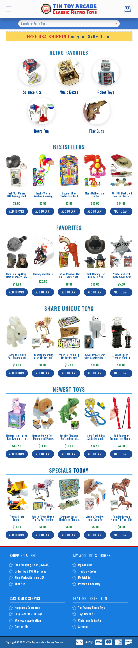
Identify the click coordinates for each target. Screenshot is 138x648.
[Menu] (9, 9)
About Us (20, 584)
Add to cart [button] (16, 211)
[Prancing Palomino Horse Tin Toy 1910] (43, 332)
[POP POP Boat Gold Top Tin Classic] (121, 170)
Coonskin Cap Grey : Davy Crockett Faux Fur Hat (16, 277)
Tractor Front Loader (16, 518)
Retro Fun (41, 131)
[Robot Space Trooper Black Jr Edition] (121, 332)
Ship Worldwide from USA (29, 577)
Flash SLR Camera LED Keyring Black (17, 194)
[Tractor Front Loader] (17, 494)
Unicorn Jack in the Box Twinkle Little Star (16, 439)
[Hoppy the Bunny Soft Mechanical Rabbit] (17, 332)
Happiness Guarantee (27, 608)
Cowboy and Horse (43, 274)
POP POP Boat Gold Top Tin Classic (121, 194)
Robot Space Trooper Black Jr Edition (121, 358)
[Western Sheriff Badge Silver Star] (121, 251)
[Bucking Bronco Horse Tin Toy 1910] (121, 494)
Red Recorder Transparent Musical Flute (121, 439)
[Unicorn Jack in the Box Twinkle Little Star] (17, 413)
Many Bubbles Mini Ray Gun (95, 194)
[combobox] (65, 23)
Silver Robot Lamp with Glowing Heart (95, 356)
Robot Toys (105, 92)
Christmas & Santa (89, 620)
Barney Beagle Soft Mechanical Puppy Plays (42, 439)
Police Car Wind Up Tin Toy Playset (68, 356)
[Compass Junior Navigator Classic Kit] (69, 494)
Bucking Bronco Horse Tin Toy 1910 (121, 518)
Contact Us (21, 627)
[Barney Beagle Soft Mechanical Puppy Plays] (43, 413)
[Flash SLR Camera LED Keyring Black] (17, 170)
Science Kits (32, 92)
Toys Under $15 (87, 614)
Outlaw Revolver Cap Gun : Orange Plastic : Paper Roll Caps (69, 277)
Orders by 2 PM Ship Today (30, 571)
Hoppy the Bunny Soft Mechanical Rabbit (17, 358)
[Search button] (116, 23)
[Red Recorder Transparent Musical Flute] (121, 413)
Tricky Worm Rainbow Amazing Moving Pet (42, 196)
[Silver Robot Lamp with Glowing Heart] (95, 332)
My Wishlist (84, 577)
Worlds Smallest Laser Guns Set (95, 518)
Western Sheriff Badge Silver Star (121, 275)
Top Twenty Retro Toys (91, 608)
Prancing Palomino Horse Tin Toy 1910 (43, 356)
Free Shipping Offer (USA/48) (32, 565)
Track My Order (87, 571)
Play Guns (96, 131)
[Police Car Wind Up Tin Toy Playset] (69, 332)
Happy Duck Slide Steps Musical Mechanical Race (95, 439)
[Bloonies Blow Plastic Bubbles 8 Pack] (69, 170)
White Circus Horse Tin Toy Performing (43, 518)
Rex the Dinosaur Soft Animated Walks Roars (68, 439)
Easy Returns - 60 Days (28, 614)
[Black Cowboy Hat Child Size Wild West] (95, 251)
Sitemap (83, 627)
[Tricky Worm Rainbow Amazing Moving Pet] (43, 170)
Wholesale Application (28, 620)
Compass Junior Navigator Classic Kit (69, 520)
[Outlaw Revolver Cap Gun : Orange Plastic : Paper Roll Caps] (69, 251)
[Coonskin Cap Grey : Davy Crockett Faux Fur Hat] (17, 251)
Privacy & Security (89, 584)
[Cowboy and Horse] (43, 251)
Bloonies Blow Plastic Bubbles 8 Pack (69, 196)
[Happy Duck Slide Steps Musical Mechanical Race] (95, 413)
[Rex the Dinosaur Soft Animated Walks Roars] (69, 413)
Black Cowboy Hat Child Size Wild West (95, 277)
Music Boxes (69, 92)
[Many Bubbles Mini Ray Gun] (95, 170)
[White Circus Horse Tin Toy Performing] (43, 494)
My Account (85, 565)
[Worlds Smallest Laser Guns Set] (95, 494)
